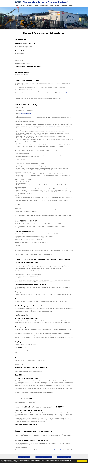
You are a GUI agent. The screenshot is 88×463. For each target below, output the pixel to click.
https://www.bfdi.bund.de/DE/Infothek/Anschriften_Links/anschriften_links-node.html (32, 255)
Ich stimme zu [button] (82, 461)
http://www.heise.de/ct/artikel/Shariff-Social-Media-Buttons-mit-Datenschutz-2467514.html (53, 389)
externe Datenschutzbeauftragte (56, 449)
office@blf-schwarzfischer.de (64, 92)
